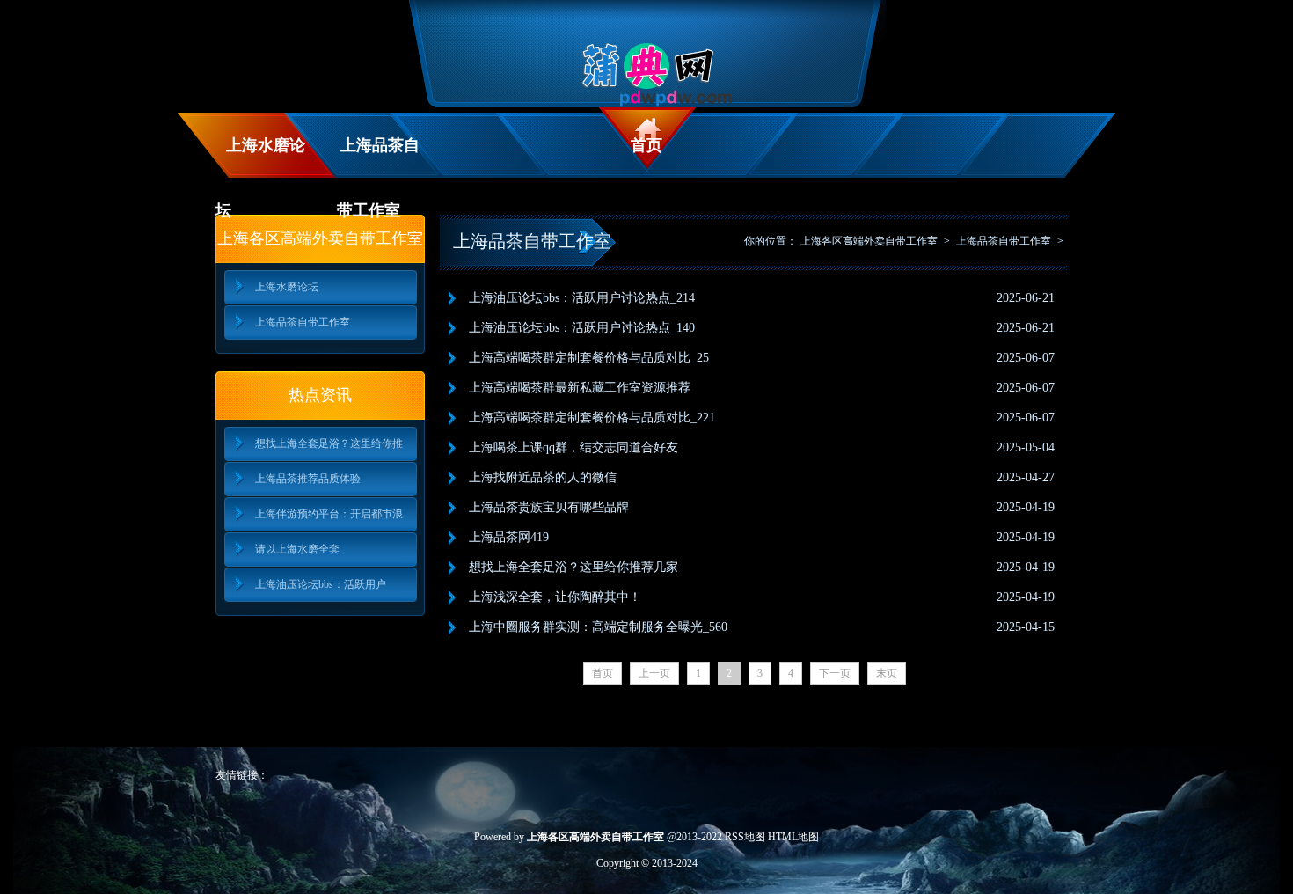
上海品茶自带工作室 (378, 157)
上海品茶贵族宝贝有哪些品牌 (549, 507)
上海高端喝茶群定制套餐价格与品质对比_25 (589, 357)
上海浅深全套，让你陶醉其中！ (555, 597)
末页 (886, 673)
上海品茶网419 (509, 537)
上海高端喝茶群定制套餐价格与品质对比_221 (592, 417)
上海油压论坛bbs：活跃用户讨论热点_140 (582, 327)
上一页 (654, 673)
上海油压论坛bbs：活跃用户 (320, 584)
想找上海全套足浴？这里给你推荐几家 (573, 567)
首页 (646, 145)
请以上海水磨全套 (297, 549)
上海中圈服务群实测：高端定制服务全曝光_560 (598, 627)
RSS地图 (745, 837)
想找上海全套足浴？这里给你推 (329, 443)
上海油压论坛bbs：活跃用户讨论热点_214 (582, 297)
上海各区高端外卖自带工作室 (869, 241)
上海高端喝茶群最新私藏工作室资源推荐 (579, 387)
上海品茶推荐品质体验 (308, 479)
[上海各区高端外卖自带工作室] (647, 104)
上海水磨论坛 (260, 157)
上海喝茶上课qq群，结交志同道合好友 (573, 447)
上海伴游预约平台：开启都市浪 (329, 514)
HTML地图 (793, 837)
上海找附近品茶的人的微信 (543, 477)
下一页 (835, 673)
